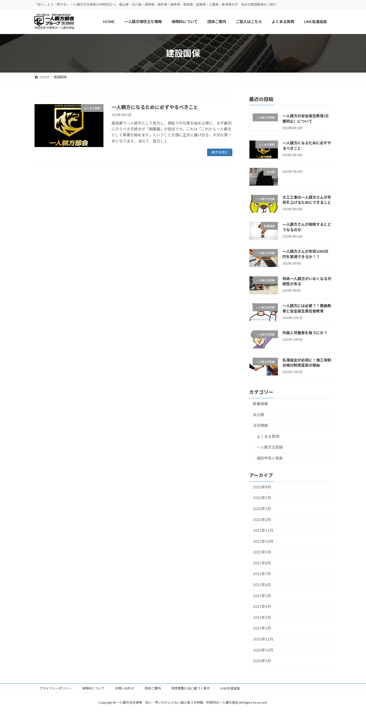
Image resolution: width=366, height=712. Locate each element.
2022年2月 (262, 519)
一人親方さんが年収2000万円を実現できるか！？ (305, 254)
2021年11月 (263, 530)
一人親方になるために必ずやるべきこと (154, 107)
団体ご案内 (153, 688)
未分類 (258, 414)
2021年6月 (262, 584)
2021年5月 (262, 595)
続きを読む (220, 152)
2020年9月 (262, 661)
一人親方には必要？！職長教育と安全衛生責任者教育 (306, 308)
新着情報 (260, 403)
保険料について (93, 688)
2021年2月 (262, 628)
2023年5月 (262, 498)
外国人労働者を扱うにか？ (304, 333)
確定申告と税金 (270, 458)
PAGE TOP (352, 685)
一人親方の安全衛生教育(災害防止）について (305, 118)
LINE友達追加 (230, 688)
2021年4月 (262, 606)
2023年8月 (262, 487)
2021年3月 (262, 617)
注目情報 (260, 425)
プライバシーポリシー (55, 688)
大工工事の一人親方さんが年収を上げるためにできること (306, 200)
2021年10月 (263, 541)
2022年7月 (262, 508)
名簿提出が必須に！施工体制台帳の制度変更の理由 (306, 363)
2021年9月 (262, 552)
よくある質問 (268, 436)
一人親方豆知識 (270, 447)
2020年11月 (263, 639)
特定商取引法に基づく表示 (190, 688)
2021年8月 (262, 563)
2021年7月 (262, 574)
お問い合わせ (124, 688)
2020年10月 (263, 650)
